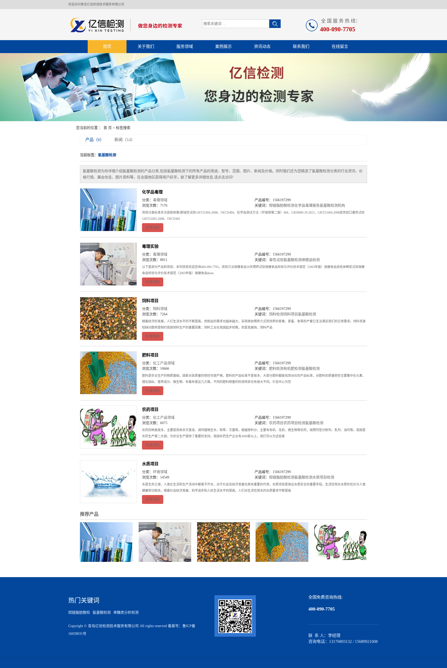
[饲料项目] (108, 318)
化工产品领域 (164, 363)
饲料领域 (160, 309)
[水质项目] (108, 481)
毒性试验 (276, 260)
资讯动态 (262, 46)
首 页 (107, 128)
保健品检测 (311, 260)
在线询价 (152, 227)
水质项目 (150, 464)
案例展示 (223, 46)
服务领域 (184, 46)
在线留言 (340, 46)
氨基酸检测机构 (332, 205)
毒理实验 (150, 246)
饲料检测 (276, 314)
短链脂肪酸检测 (281, 205)
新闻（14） (124, 139)
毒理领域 (160, 200)
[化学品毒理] (108, 209)
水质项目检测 (323, 477)
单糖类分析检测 (126, 612)
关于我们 (146, 46)
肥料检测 (276, 369)
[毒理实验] (108, 264)
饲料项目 (150, 301)
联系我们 (301, 46)
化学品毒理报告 (307, 205)
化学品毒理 (152, 192)
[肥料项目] (108, 372)
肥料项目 (150, 355)
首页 (107, 46)
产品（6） (94, 139)
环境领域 (160, 472)
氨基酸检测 (293, 260)
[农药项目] (108, 427)
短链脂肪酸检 (79, 612)
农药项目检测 (294, 423)
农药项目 (150, 409)
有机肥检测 (293, 369)
